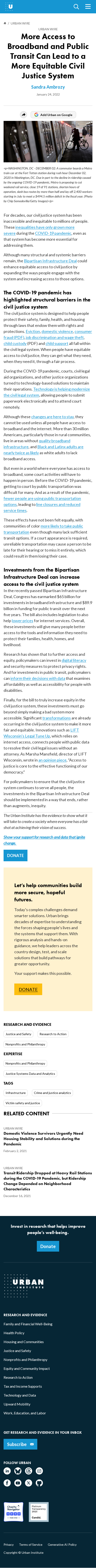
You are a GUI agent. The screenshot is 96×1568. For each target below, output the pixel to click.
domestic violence (57, 331)
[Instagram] (39, 1473)
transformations (56, 717)
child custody (15, 343)
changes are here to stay (52, 416)
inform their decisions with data (37, 678)
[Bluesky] (17, 1473)
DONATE (15, 855)
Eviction (33, 331)
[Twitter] (28, 1485)
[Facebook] (7, 1485)
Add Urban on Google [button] (56, 115)
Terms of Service (30, 1544)
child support (57, 343)
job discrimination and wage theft (55, 337)
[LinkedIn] (7, 1473)
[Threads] (28, 1473)
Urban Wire (48, 29)
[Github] (39, 1485)
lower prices (22, 620)
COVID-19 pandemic (53, 233)
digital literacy (74, 660)
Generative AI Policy (62, 1544)
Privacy (9, 1544)
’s (23, 735)
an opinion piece (52, 760)
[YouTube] (17, 1485)
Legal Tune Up (37, 735)
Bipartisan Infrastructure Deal (50, 260)
